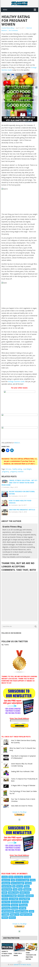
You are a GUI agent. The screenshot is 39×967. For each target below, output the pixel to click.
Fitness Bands (6, 889)
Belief (11, 877)
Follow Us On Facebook (11, 633)
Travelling (5, 914)
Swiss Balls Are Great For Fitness (21, 806)
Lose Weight (27, 469)
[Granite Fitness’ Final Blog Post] (7, 946)
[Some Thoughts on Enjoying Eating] (31, 947)
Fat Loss (8, 469)
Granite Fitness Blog (8, 28)
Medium (17, 443)
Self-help (22, 908)
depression (5, 880)
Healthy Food (24, 892)
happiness (27, 889)
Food (15, 889)
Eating (33, 880)
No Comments (13, 30)
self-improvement (8, 911)
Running (15, 908)
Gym (20, 889)
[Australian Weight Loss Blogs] (19, 673)
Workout (12, 917)
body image (19, 877)
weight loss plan (26, 914)
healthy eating (17, 469)
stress (31, 911)
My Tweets (5, 645)
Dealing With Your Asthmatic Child (22, 771)
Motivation (5, 905)
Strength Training (22, 911)
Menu (5, 10)
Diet (12, 880)
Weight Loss (15, 914)
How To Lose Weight (9, 896)
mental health (15, 902)
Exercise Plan (6, 886)
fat (14, 886)
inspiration (29, 896)
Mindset (25, 902)
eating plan (6, 883)
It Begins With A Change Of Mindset (23, 785)
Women (4, 917)
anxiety (4, 877)
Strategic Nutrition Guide (16, 381)
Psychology (6, 908)
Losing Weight (24, 899)
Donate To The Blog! (19, 812)
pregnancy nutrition (17, 471)
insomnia (21, 896)
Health (4, 892)
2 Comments (5, 487)
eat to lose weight (18, 883)
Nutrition (14, 905)
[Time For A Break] (19, 947)
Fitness (26, 886)
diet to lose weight (22, 880)
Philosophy (23, 905)
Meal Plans (5, 902)
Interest (4, 899)
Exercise (28, 883)
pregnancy (5, 471)
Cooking (27, 877)
